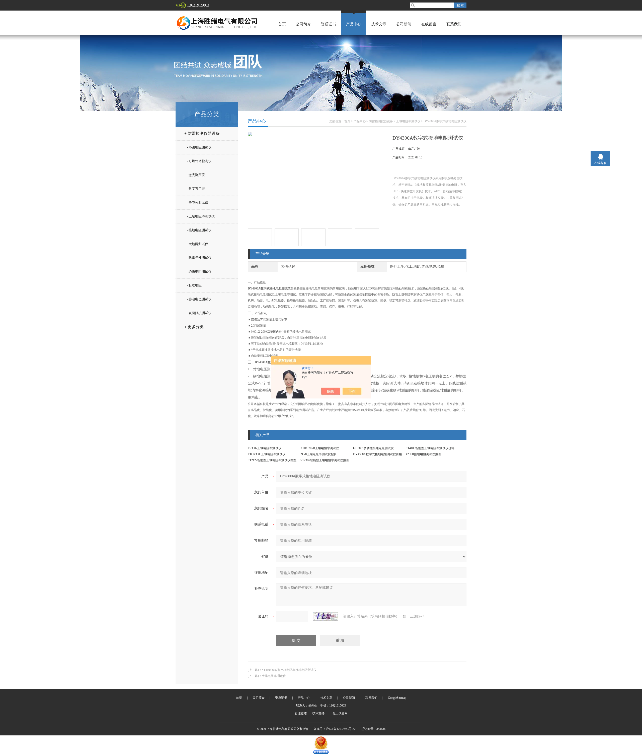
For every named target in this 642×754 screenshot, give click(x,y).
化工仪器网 (340, 713)
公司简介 (303, 24)
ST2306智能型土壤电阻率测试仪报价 (324, 460)
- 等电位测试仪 (197, 202)
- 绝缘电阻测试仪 (199, 271)
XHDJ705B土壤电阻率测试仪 (319, 448)
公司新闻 (403, 24)
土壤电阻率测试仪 (408, 121)
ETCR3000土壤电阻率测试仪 (266, 454)
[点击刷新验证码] (325, 616)
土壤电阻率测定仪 (274, 676)
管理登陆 (301, 713)
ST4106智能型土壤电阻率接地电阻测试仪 (289, 670)
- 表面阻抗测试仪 (199, 313)
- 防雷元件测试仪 (199, 258)
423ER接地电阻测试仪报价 (423, 454)
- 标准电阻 (194, 285)
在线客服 (600, 163)
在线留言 (428, 24)
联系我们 (453, 24)
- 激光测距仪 (196, 175)
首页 (282, 24)
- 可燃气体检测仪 (199, 161)
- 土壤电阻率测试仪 (201, 216)
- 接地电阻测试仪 (199, 230)
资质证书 (328, 24)
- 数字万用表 (196, 189)
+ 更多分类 (194, 327)
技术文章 (378, 24)
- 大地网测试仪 (197, 244)
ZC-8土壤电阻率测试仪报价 (318, 454)
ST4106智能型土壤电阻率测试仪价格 (430, 448)
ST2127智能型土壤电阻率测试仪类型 (272, 460)
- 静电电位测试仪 (199, 299)
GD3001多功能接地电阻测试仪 (373, 448)
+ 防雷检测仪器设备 (202, 133)
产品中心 (353, 24)
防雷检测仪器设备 (381, 121)
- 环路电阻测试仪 (199, 147)
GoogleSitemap (397, 698)
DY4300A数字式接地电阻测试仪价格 (377, 454)
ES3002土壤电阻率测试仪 (264, 448)
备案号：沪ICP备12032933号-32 (335, 729)
